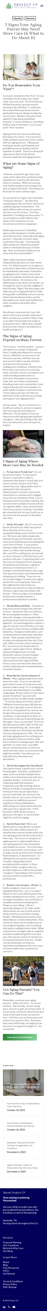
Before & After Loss (13, 1248)
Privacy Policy (10, 1284)
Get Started (9, 1273)
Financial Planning (12, 1242)
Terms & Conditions (13, 1281)
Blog (5, 1264)
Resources (30, 18)
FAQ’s (6, 1270)
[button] (41, 6)
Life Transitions (11, 1245)
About (6, 1262)
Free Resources (11, 1267)
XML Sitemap (10, 1287)
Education (18, 18)
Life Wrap (8, 1251)
